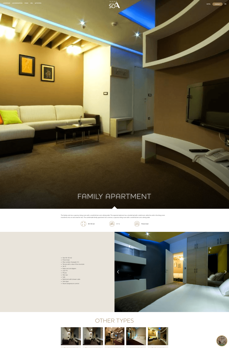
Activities (38, 3)
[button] (118, 272)
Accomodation (17, 3)
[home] (114, 4)
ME (225, 4)
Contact (217, 4)
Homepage (6, 3)
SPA (31, 3)
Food (26, 3)
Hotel (209, 4)
